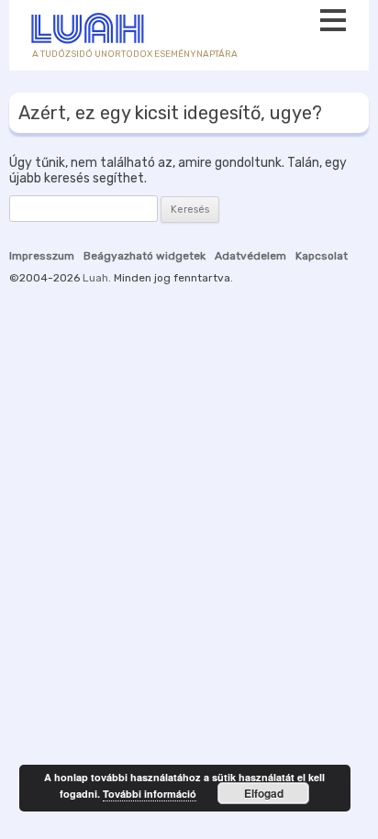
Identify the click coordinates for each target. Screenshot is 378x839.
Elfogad (264, 793)
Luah (95, 277)
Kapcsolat (321, 255)
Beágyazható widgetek (144, 255)
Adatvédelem (250, 255)
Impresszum (41, 255)
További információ (149, 793)
